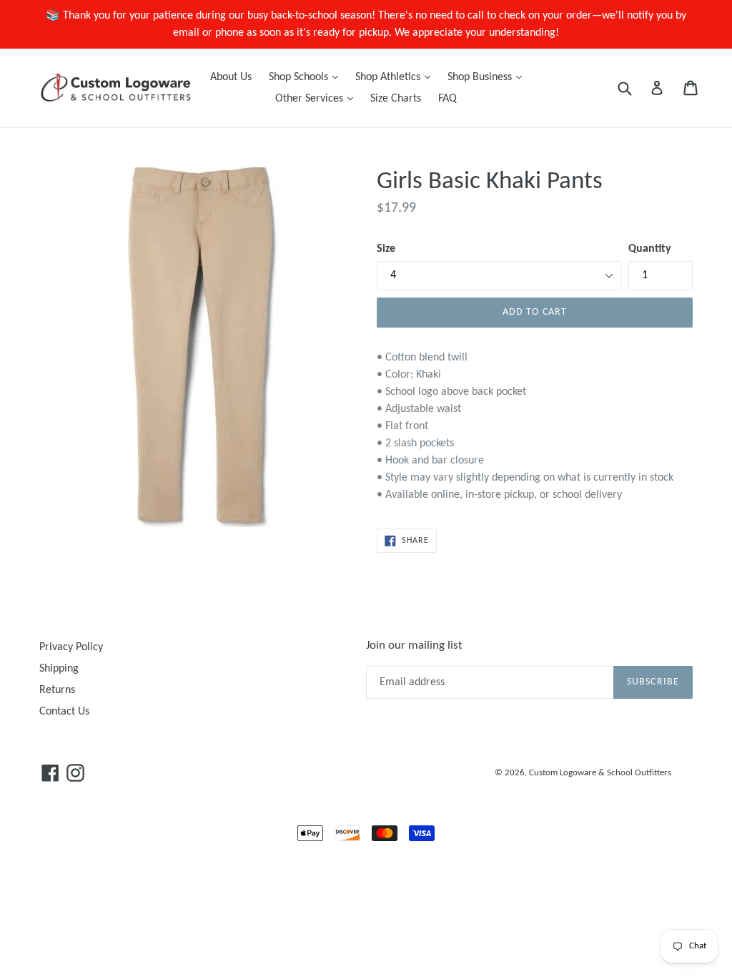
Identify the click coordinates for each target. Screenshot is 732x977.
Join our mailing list (414, 645)
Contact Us (64, 711)
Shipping (59, 668)
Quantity (649, 249)
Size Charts (395, 98)
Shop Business (488, 77)
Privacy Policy (71, 647)
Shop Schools (307, 77)
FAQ (447, 98)
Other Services (317, 98)
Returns (57, 690)
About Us (231, 77)
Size (386, 249)
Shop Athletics (396, 77)
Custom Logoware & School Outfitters (600, 772)
